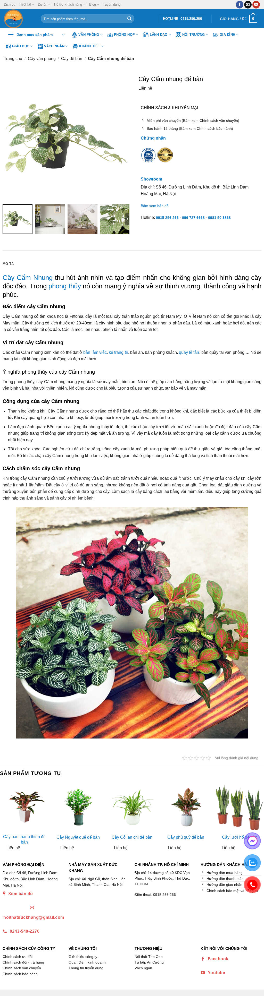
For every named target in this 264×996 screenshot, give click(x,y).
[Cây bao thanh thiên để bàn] (24, 807)
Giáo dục (20, 46)
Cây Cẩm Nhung (28, 277)
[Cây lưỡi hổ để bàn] (239, 807)
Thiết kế (25, 4)
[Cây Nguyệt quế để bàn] (78, 807)
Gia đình (227, 35)
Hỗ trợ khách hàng (68, 4)
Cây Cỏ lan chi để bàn (132, 837)
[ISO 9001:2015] (148, 159)
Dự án (42, 4)
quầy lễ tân (189, 352)
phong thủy (64, 286)
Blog (92, 4)
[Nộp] (129, 18)
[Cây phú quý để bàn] (185, 807)
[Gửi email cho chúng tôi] (248, 4)
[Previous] (4, 818)
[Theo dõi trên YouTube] (256, 4)
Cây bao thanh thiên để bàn (24, 839)
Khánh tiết (89, 46)
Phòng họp (124, 35)
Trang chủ (13, 58)
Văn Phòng (88, 35)
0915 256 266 (167, 218)
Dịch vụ (9, 4)
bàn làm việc (95, 352)
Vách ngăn (54, 46)
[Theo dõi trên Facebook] (239, 4)
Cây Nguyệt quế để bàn (78, 837)
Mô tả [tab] (8, 264)
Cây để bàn (71, 58)
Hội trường (193, 35)
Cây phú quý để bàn (185, 837)
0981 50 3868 (219, 218)
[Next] (259, 818)
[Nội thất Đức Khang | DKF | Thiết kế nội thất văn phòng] (18, 18)
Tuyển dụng (111, 4)
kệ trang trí (118, 352)
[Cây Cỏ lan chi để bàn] (132, 807)
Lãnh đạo (159, 35)
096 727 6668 (193, 218)
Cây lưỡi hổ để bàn (240, 837)
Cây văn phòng (42, 58)
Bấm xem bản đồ (155, 206)
